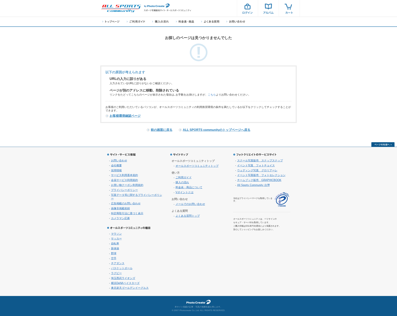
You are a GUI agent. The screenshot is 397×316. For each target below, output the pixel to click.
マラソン (116, 233)
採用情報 (116, 170)
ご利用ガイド (136, 21)
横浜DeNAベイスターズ (125, 283)
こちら (212, 94)
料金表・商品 (185, 21)
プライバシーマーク (282, 199)
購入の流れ (160, 21)
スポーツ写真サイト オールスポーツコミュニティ (121, 8)
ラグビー (116, 273)
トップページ (111, 21)
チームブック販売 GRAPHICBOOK (259, 180)
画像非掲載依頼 (120, 208)
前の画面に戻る (161, 129)
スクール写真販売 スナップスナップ (260, 160)
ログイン (247, 8)
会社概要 (116, 165)
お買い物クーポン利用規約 (127, 185)
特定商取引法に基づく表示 (127, 213)
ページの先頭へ (383, 144)
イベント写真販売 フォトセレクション (261, 175)
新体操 (115, 248)
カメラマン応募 (120, 218)
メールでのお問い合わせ (190, 204)
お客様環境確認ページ (125, 115)
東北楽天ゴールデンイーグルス (130, 287)
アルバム (268, 8)
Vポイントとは (185, 192)
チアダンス (117, 263)
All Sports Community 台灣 (253, 185)
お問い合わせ (235, 21)
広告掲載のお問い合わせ (126, 203)
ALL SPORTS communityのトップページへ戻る (216, 129)
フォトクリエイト (198, 302)
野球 (113, 253)
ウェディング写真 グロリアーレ (257, 170)
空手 (113, 258)
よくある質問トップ (188, 215)
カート (289, 8)
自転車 (115, 243)
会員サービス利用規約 (124, 180)
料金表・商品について (189, 187)
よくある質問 (210, 21)
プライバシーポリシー (124, 190)
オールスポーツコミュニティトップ (197, 165)
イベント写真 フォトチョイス (256, 165)
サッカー (116, 238)
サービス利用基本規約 (124, 175)
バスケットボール (122, 268)
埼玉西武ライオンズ (123, 278)
